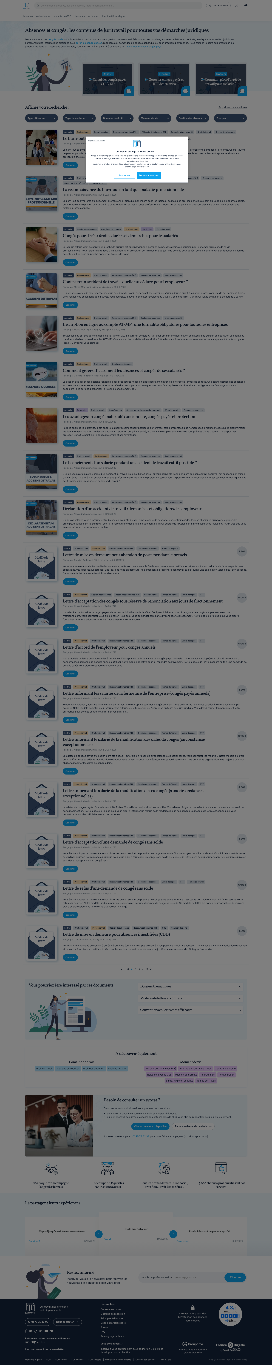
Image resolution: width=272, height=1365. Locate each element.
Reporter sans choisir (96, 141)
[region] (137, 160)
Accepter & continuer (149, 175)
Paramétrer (124, 175)
